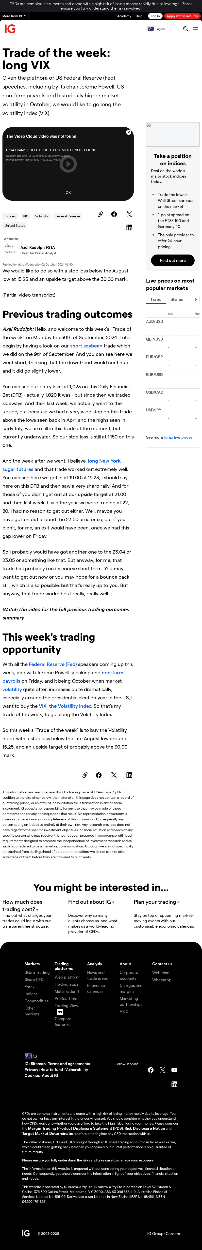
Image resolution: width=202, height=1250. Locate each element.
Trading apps (66, 984)
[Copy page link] (99, 214)
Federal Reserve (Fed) (53, 664)
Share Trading (37, 972)
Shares (177, 299)
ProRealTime (66, 998)
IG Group (155, 1233)
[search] (185, 29)
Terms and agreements (69, 1063)
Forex (156, 299)
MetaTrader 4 (67, 991)
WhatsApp (161, 979)
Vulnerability (76, 1069)
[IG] (10, 28)
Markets (32, 963)
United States (15, 225)
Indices (10, 216)
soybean (93, 345)
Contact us (162, 963)
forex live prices (178, 437)
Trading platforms (64, 966)
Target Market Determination (49, 1133)
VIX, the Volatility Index (65, 706)
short (77, 345)
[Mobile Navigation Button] (195, 29)
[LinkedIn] (130, 227)
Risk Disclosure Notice (145, 1128)
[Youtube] (174, 1070)
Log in (155, 16)
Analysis (94, 963)
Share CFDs (35, 979)
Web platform (67, 977)
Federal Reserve (67, 216)
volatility (12, 689)
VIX (25, 216)
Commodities (37, 1000)
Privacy (31, 1069)
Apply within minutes (182, 16)
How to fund (51, 1069)
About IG (50, 1075)
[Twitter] (130, 214)
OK (68, 193)
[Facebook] (114, 214)
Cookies (32, 1075)
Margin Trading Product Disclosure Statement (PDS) (75, 1128)
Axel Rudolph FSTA (37, 247)
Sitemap (38, 1063)
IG (27, 1063)
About (125, 963)
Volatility (41, 216)
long (93, 461)
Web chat (161, 972)
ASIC (124, 1011)
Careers (173, 1233)
